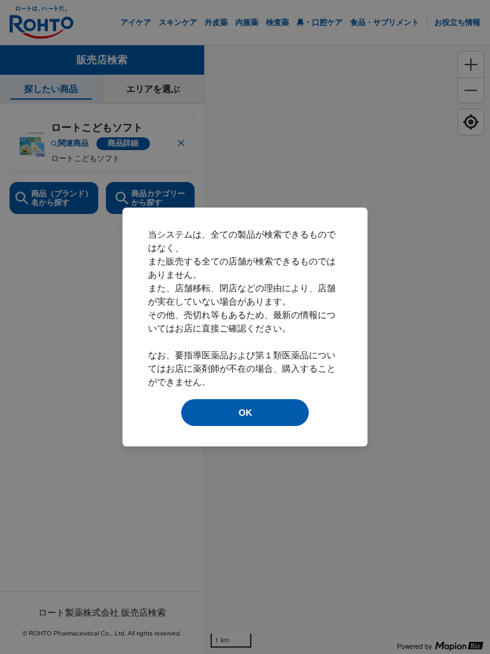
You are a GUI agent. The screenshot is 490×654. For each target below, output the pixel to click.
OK (245, 412)
